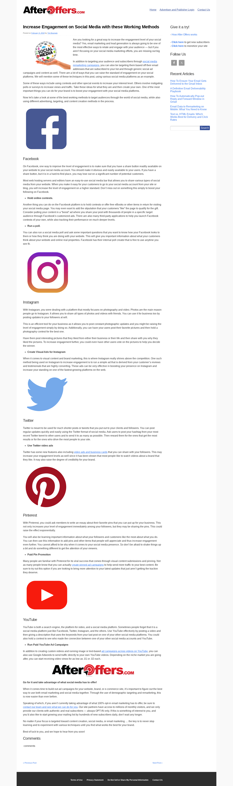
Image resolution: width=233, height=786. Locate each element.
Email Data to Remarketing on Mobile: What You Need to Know (188, 108)
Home (153, 9)
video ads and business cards (90, 452)
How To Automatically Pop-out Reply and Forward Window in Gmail (187, 99)
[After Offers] (54, 14)
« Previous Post (29, 763)
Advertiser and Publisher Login (177, 9)
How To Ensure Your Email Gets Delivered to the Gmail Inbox (188, 82)
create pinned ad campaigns (88, 564)
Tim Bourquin (52, 33)
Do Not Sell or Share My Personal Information (128, 780)
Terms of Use (77, 780)
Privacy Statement (95, 780)
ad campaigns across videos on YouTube (124, 651)
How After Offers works (184, 34)
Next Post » (157, 763)
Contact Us (203, 9)
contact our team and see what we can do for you (50, 707)
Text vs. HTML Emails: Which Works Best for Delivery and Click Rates (189, 117)
